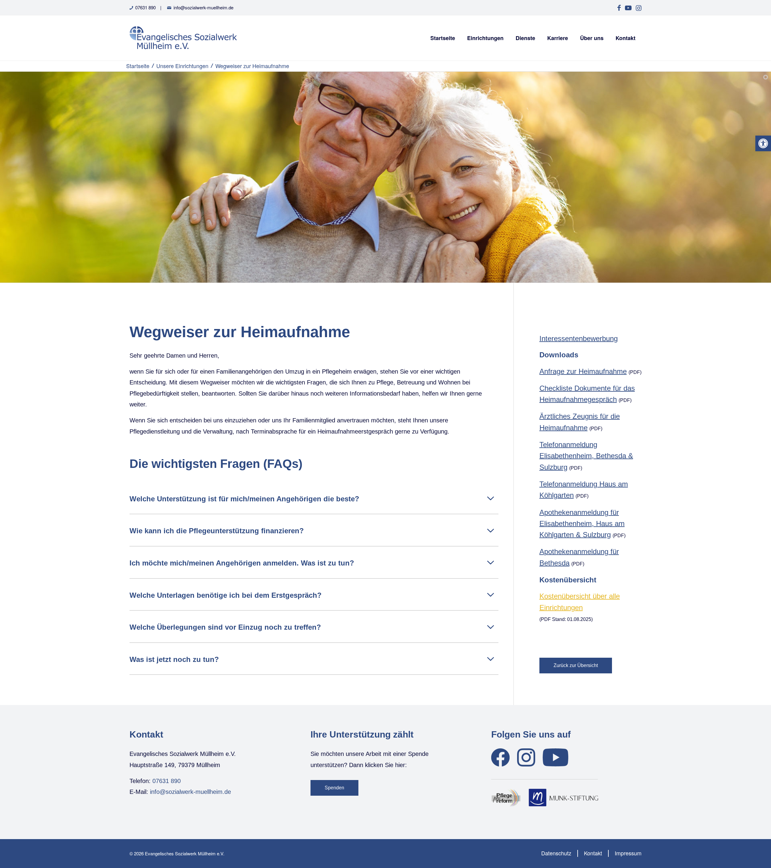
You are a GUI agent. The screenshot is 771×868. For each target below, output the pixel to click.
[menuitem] (442, 38)
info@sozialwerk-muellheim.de (203, 7)
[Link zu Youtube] (628, 7)
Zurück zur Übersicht (576, 665)
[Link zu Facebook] (619, 7)
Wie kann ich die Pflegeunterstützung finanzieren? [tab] (217, 531)
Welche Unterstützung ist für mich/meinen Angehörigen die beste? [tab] (244, 499)
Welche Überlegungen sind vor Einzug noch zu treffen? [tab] (225, 627)
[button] (763, 143)
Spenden (334, 787)
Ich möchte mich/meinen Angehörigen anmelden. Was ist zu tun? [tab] (242, 563)
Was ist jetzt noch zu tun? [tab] (174, 659)
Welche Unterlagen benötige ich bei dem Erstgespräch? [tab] (226, 595)
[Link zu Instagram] (638, 7)
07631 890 (145, 7)
